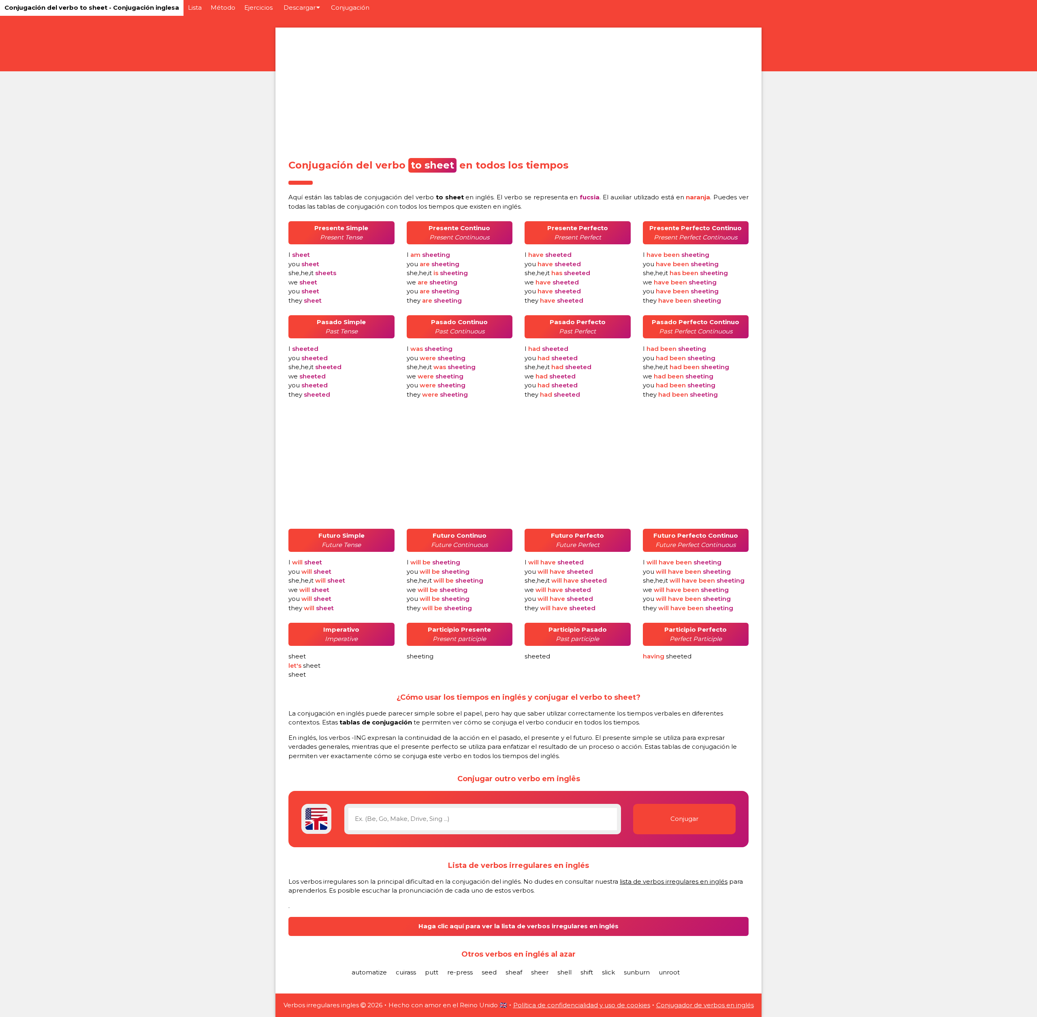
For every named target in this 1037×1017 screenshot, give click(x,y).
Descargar (300, 7)
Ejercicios (258, 7)
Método (223, 7)
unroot (669, 972)
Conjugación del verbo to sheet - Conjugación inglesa (91, 7)
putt (431, 972)
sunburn (637, 972)
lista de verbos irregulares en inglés (674, 881)
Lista (195, 7)
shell (564, 972)
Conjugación (350, 7)
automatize (369, 972)
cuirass (406, 972)
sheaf (514, 972)
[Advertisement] (518, 90)
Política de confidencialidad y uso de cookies (581, 1005)
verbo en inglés (454, 197)
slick (608, 972)
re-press (460, 972)
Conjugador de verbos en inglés (705, 1005)
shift (586, 972)
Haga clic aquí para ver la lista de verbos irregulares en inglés (518, 926)
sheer (539, 972)
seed (489, 972)
